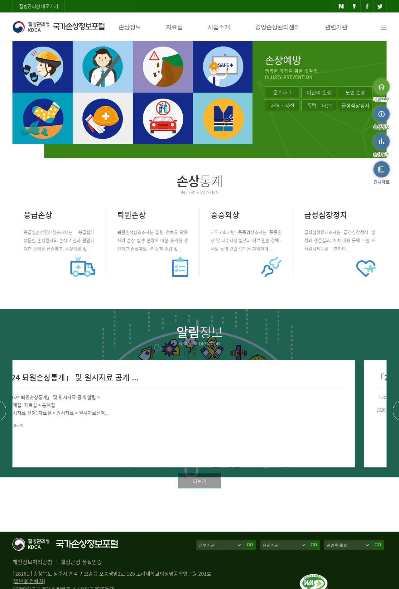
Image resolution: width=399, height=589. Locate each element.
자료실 (174, 27)
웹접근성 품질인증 (81, 562)
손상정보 (129, 27)
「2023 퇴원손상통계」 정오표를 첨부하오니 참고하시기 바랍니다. (228, 397)
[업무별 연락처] (28, 581)
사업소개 (219, 27)
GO (250, 545)
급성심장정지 (355, 105)
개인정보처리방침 (32, 562)
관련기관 (336, 27)
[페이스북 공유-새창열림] (367, 6)
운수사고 (282, 92)
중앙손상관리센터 (277, 27)
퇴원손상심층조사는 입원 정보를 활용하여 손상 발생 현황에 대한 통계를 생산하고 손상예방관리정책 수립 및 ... (152, 240)
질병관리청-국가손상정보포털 (58, 26)
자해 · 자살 (283, 105)
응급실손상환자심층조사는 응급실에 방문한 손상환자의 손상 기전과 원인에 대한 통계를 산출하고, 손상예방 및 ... (59, 240)
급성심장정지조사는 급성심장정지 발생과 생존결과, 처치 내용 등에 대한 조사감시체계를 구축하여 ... (339, 240)
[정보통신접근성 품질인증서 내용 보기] (314, 578)
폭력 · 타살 (319, 105)
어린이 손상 (319, 92)
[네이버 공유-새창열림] (341, 6)
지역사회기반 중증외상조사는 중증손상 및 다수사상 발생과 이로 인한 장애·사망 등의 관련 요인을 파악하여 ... (246, 240)
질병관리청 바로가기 (38, 6)
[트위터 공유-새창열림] (380, 6)
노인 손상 (355, 92)
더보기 (200, 481)
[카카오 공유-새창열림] (354, 6)
